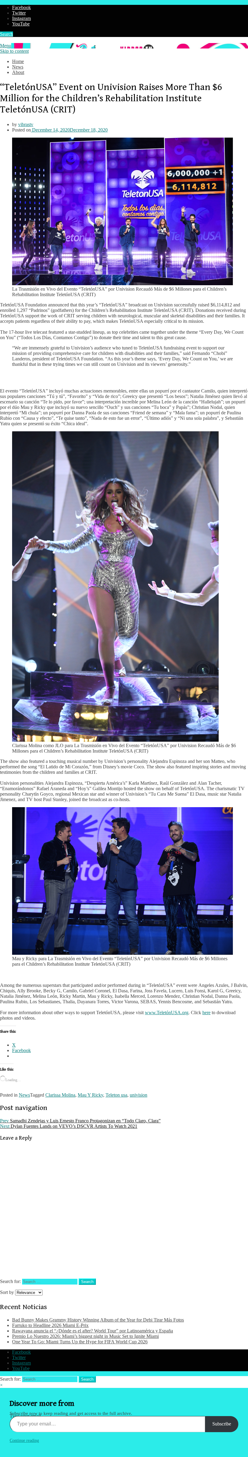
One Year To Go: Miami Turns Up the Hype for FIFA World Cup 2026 (80, 1341)
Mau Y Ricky (90, 1095)
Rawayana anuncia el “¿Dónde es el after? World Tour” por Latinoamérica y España (92, 1330)
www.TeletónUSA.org (166, 1012)
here (206, 1012)
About (18, 72)
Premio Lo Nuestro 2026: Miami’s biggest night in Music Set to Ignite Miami (85, 1336)
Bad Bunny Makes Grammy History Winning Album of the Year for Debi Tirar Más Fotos (98, 1319)
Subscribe (221, 1423)
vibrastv (25, 124)
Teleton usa (116, 1095)
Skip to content (14, 51)
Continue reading (24, 1440)
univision (138, 1095)
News (17, 66)
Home (18, 61)
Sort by (7, 1292)
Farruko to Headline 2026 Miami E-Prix (50, 1325)
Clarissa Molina (60, 1095)
